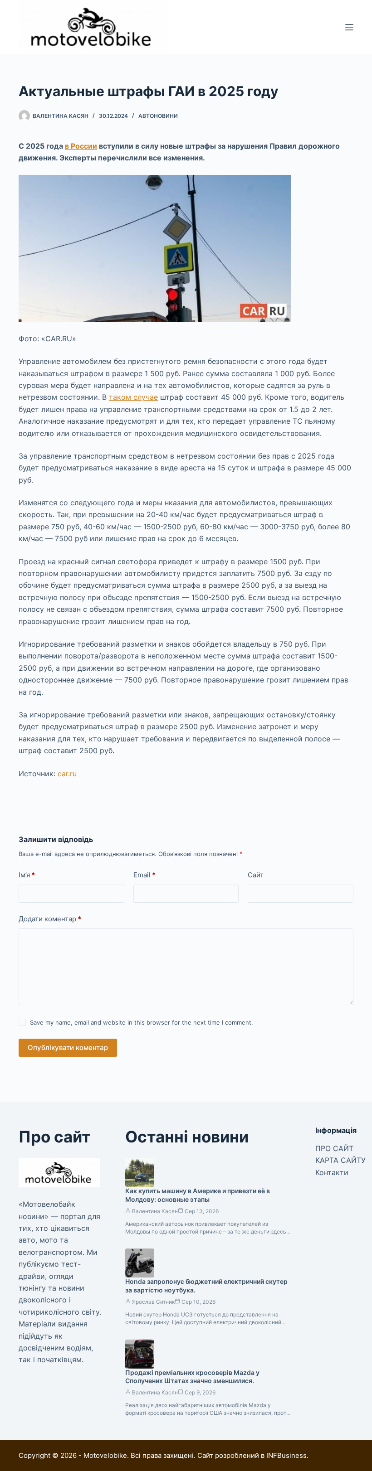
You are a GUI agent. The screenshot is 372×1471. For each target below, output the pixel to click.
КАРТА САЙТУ (340, 1160)
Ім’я (27, 875)
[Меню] (349, 27)
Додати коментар (50, 919)
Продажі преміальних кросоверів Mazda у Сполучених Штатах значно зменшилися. (192, 1377)
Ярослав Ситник (153, 1301)
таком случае (133, 397)
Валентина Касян (155, 1211)
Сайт (256, 875)
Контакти (331, 1172)
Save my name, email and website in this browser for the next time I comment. (141, 1022)
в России (81, 145)
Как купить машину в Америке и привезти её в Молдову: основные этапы (197, 1195)
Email (144, 875)
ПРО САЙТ (334, 1148)
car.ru (67, 773)
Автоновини (158, 115)
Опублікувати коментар (68, 1047)
